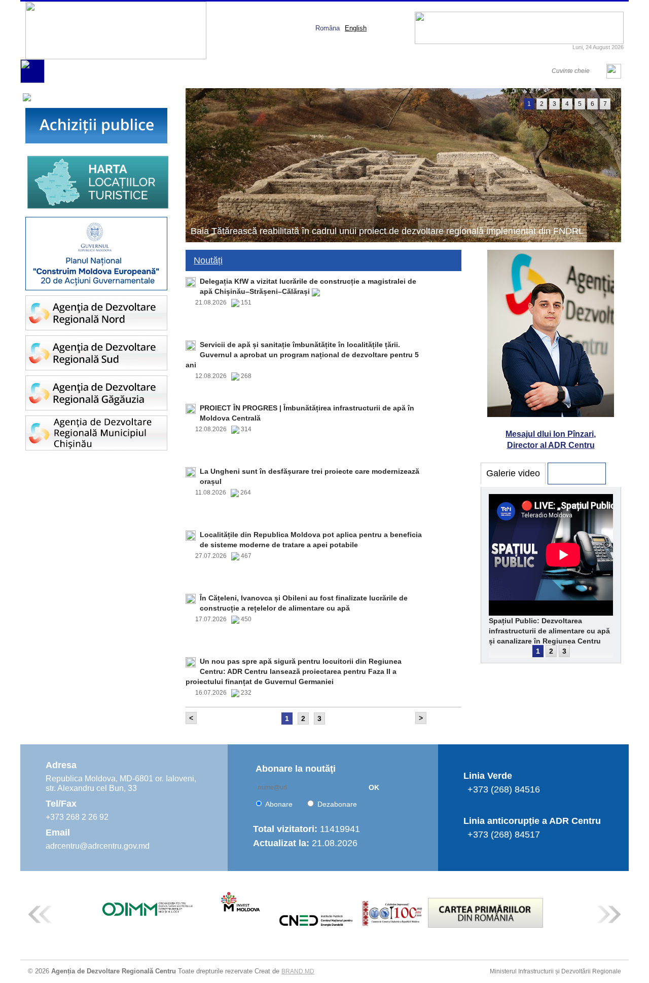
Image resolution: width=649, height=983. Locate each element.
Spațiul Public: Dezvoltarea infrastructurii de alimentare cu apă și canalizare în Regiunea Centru (549, 631)
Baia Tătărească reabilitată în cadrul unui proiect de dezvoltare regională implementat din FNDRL (387, 231)
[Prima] (32, 81)
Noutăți (208, 260)
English (356, 28)
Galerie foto (576, 473)
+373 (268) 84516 (503, 789)
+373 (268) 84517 (503, 834)
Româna (327, 28)
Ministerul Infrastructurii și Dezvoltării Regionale (555, 971)
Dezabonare (337, 804)
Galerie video (513, 473)
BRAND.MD (297, 971)
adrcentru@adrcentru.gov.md (98, 846)
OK (374, 787)
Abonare (279, 804)
